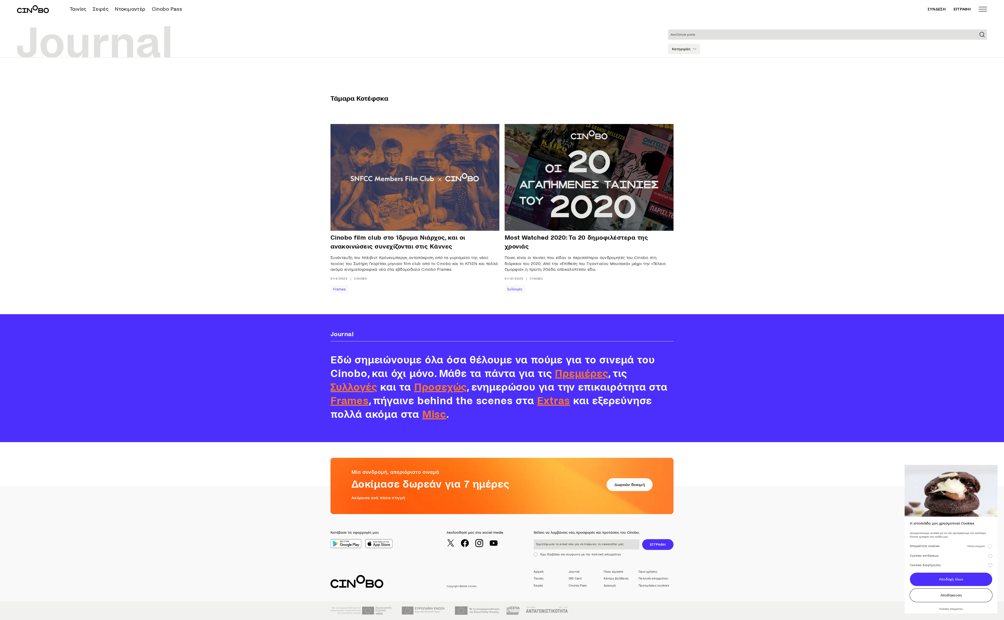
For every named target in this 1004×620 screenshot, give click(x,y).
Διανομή (610, 585)
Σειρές (101, 9)
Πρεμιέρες (581, 373)
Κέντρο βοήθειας (616, 578)
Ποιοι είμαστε (613, 571)
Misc (434, 414)
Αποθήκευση (951, 595)
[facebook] (465, 543)
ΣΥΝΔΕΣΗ (937, 9)
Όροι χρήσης (647, 571)
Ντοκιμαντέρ (130, 9)
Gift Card (575, 578)
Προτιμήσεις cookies (653, 585)
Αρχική (539, 571)
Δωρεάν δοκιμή (629, 484)
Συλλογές (514, 289)
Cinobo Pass (167, 9)
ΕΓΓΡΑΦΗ (962, 9)
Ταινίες (78, 9)
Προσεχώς (440, 387)
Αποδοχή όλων (951, 579)
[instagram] (479, 543)
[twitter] (450, 543)
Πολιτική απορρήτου (653, 578)
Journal (574, 571)
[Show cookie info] (990, 546)
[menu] (983, 9)
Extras (553, 400)
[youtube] (494, 543)
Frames (339, 289)
